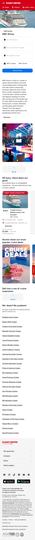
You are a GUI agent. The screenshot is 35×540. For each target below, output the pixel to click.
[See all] (14, 168)
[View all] (13, 295)
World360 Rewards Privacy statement (14, 529)
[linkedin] (19, 475)
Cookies (4, 520)
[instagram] (9, 475)
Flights (7, 7)
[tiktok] (14, 475)
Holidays (17, 7)
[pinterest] (29, 475)
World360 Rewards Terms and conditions (15, 526)
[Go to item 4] (17, 160)
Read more (7, 117)
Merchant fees (15, 513)
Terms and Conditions (8, 502)
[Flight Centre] (13, 3)
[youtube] (24, 475)
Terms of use (6, 523)
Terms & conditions (20, 520)
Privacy (10, 520)
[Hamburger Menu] (3, 3)
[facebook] (4, 475)
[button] (33, 270)
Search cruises (17, 70)
